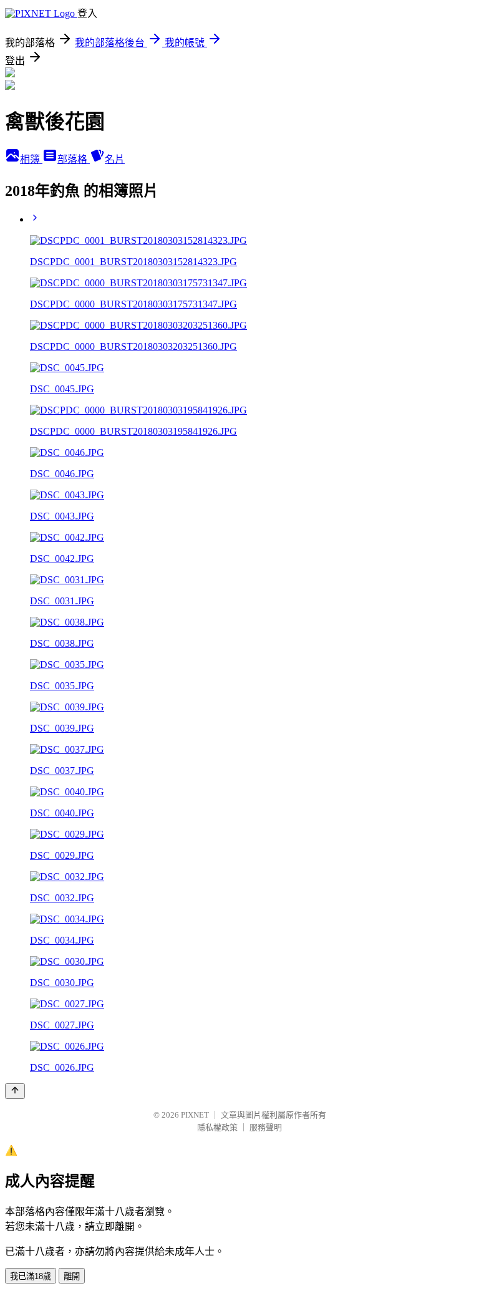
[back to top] (15, 1091)
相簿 (31, 159)
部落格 (73, 159)
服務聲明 (265, 1127)
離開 (72, 1276)
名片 (115, 159)
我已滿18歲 (30, 1276)
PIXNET (195, 1114)
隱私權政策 (217, 1127)
